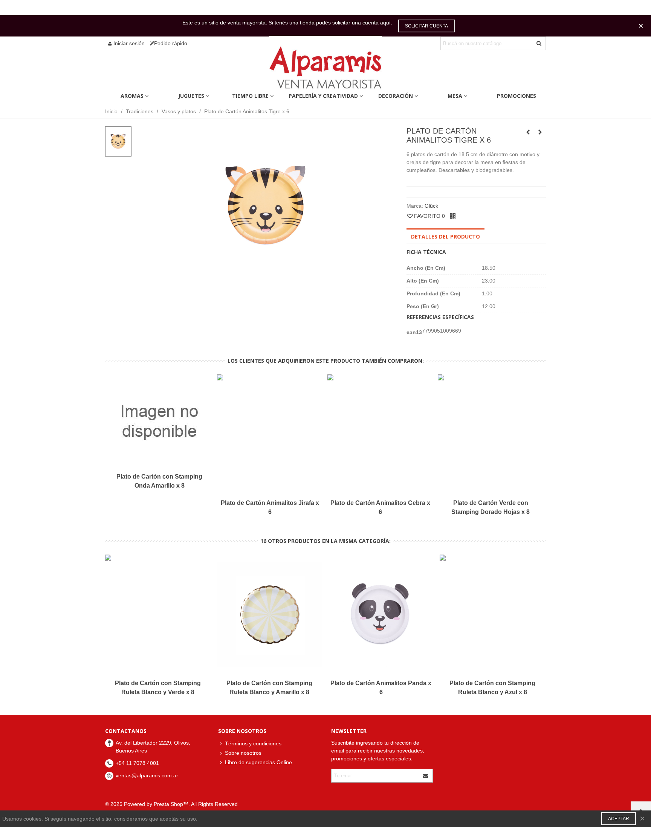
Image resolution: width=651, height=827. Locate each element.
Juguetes (191, 95)
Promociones (516, 95)
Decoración (395, 95)
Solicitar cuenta (426, 26)
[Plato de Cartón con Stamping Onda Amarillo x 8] (159, 421)
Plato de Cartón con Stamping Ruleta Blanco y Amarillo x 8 (269, 687)
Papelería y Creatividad (323, 95)
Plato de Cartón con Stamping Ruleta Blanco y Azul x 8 (492, 687)
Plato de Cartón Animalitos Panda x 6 (380, 687)
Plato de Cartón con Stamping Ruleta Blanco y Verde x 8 (158, 687)
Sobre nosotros (243, 753)
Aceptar (618, 818)
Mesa (455, 95)
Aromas (132, 95)
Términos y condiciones (253, 743)
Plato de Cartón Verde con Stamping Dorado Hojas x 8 (490, 507)
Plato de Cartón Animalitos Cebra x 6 (380, 507)
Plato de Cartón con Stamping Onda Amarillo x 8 (159, 481)
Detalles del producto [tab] (445, 236)
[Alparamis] (325, 69)
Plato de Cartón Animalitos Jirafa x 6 (270, 507)
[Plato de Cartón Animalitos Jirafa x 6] (528, 132)
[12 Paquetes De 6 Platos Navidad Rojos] (540, 132)
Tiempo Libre (250, 95)
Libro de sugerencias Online (258, 762)
